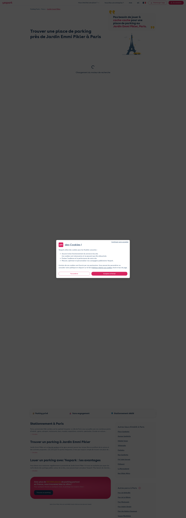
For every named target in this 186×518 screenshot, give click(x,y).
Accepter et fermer (109, 273)
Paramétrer (74, 273)
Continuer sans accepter (120, 242)
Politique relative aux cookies (102, 268)
